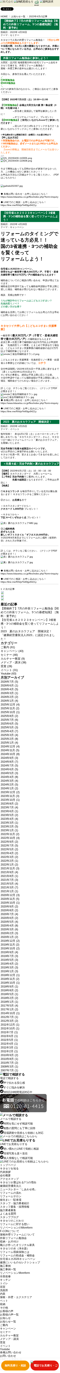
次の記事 (10, 589)
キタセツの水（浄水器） (14, 1248)
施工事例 (5, 1265)
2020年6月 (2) (9, 918)
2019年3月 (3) (9, 967)
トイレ (4, 1283)
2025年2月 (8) (9, 738)
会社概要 (5, 1175)
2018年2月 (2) (9, 998)
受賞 (2, 1342)
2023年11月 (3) (10, 796)
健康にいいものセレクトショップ (20, 1262)
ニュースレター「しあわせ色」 (18, 1189)
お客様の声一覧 (9, 1314)
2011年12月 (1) (10, 1024)
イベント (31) (9, 670)
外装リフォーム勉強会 (13, 1238)
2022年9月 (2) (9, 841)
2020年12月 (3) (10, 895)
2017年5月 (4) (9, 1005)
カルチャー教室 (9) (13, 658)
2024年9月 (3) (9, 757)
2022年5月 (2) (9, 849)
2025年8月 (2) (9, 716)
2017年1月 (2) (9, 1009)
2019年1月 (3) (9, 971)
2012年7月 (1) (9, 1017)
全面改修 (5, 1276)
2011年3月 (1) (9, 1047)
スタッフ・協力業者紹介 (14, 1203)
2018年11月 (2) (10, 979)
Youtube (5, 1349)
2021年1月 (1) (9, 891)
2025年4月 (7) (9, 731)
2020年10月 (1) (10, 902)
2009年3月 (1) (9, 1066)
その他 (4, 1307)
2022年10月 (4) (10, 838)
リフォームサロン (10, 1196)
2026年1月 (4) (9, 700)
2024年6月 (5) (9, 769)
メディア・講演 (9, 1339)
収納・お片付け (9, 1241)
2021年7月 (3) (9, 879)
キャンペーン (17, 227)
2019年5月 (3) (9, 959)
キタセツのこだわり (12, 1220)
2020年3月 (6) (9, 929)
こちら (6, 177)
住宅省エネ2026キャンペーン (17, 1259)
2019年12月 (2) (10, 940)
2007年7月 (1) (9, 1070)
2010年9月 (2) (9, 1055)
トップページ (8, 1165)
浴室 (2, 1286)
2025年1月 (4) (9, 742)
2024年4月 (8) (9, 777)
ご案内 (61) (8, 647)
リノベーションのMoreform (16, 1227)
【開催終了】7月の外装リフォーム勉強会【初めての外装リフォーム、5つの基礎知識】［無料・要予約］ (30, 612)
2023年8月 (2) (9, 803)
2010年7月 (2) (9, 1062)
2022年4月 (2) (9, 853)
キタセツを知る (9, 1168)
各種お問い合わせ (10, 1352)
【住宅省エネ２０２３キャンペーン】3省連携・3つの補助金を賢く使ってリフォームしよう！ (30, 623)
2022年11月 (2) (10, 834)
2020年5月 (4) (9, 921)
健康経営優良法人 (10, 1185)
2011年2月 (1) (9, 1051)
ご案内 (4, 1325)
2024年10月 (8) (10, 754)
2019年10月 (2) (10, 948)
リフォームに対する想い (14, 1224)
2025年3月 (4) (9, 735)
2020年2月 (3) (9, 933)
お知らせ (5, 1318)
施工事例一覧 (8, 1269)
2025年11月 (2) (10, 708)
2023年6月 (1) (9, 811)
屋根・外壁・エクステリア (16, 1297)
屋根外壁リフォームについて (17, 1234)
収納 (2, 1304)
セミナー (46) (9, 654)
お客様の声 (6, 1311)
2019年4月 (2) (9, 963)
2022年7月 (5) (9, 845)
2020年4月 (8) (9, 925)
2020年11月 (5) (10, 898)
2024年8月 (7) (9, 761)
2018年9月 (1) (9, 986)
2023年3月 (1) (9, 822)
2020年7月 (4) (9, 914)
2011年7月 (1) (9, 1032)
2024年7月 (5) (9, 765)
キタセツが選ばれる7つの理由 (18, 1182)
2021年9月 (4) (9, 872)
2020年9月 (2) (9, 906)
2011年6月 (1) (9, 1036)
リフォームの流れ (10, 1192)
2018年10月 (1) (10, 982)
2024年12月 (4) (10, 746)
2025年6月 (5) (9, 723)
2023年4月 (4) (9, 818)
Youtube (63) (8, 673)
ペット (4, 1300)
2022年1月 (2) (9, 864)
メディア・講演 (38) (13, 662)
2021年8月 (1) (9, 876)
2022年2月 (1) (9, 860)
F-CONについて (9, 1231)
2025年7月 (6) (9, 719)
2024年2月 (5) (9, 784)
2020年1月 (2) (9, 937)
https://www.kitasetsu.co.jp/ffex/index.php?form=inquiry (29, 197)
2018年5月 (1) (9, 994)
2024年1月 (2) (9, 788)
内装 (2, 1293)
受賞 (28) (6, 666)
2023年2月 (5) (9, 826)
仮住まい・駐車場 (10, 1199)
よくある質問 (8, 1213)
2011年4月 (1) (9, 1043)
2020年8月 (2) (9, 910)
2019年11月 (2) (10, 944)
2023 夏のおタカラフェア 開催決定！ (26, 631)
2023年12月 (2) (10, 792)
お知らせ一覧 (18, 16)
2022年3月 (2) (9, 857)
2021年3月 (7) (9, 887)
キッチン (5, 1279)
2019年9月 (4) (9, 952)
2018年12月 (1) (10, 975)
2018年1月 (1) (9, 1001)
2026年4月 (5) (9, 689)
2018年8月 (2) (9, 990)
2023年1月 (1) (9, 830)
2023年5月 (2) (9, 815)
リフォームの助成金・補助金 (17, 1255)
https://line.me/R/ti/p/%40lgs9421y (18, 205)
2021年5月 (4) (9, 883)
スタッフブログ (9, 1217)
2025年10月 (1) (10, 712)
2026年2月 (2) (9, 697)
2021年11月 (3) (10, 868)
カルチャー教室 (9, 1335)
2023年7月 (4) (9, 807)
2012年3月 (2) (9, 1020)
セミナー (14, 35)
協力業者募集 (8, 1210)
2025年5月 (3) (9, 727)
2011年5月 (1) (9, 1039)
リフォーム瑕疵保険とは (14, 1252)
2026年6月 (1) (9, 685)
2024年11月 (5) (10, 750)
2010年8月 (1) (9, 1059)
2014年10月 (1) (10, 1013)
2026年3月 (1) (9, 693)
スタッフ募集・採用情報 (14, 1206)
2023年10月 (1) (10, 799)
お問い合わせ (8, 1355)
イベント (14, 429)
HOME (4, 16)
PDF (55, 388)
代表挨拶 (5, 1172)
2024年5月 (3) (9, 773)
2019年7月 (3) (9, 956)
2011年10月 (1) (10, 1028)
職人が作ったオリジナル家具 (17, 1245)
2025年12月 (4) (10, 704)
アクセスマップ (9, 1178)
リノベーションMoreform (15, 1272)
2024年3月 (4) (9, 780)
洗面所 (4, 1290)
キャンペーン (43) (12, 651)
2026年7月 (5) (9, 681)
